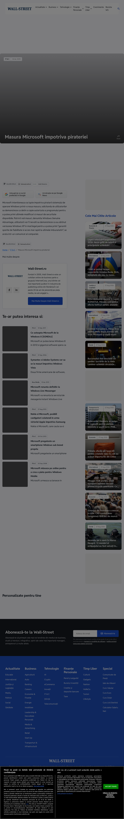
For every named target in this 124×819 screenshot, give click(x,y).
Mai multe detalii (39, 786)
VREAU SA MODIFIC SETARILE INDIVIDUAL (110, 795)
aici (27, 804)
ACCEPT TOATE (110, 786)
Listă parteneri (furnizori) (65, 793)
